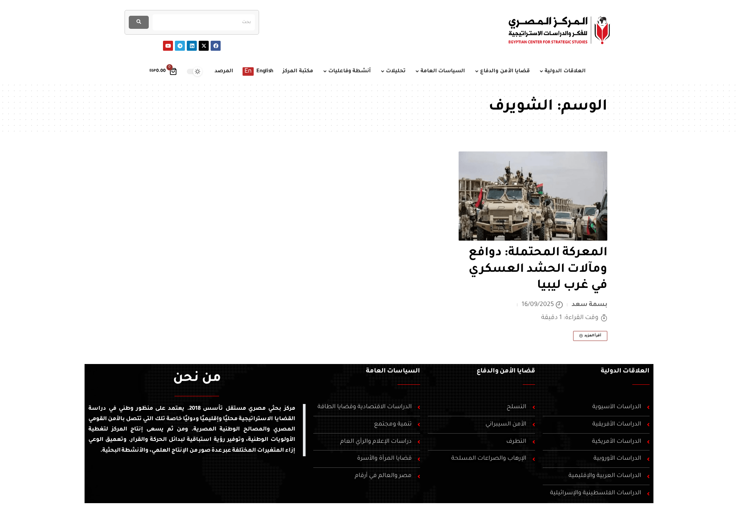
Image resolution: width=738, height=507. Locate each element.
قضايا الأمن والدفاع (506, 371)
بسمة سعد (590, 304)
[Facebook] (216, 46)
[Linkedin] (192, 46)
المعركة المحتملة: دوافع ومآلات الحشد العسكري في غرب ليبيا (538, 270)
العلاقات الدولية (625, 371)
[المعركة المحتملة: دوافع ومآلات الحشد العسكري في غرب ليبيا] (533, 196)
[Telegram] (180, 46)
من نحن (197, 379)
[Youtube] (168, 46)
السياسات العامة (393, 371)
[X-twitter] (204, 46)
